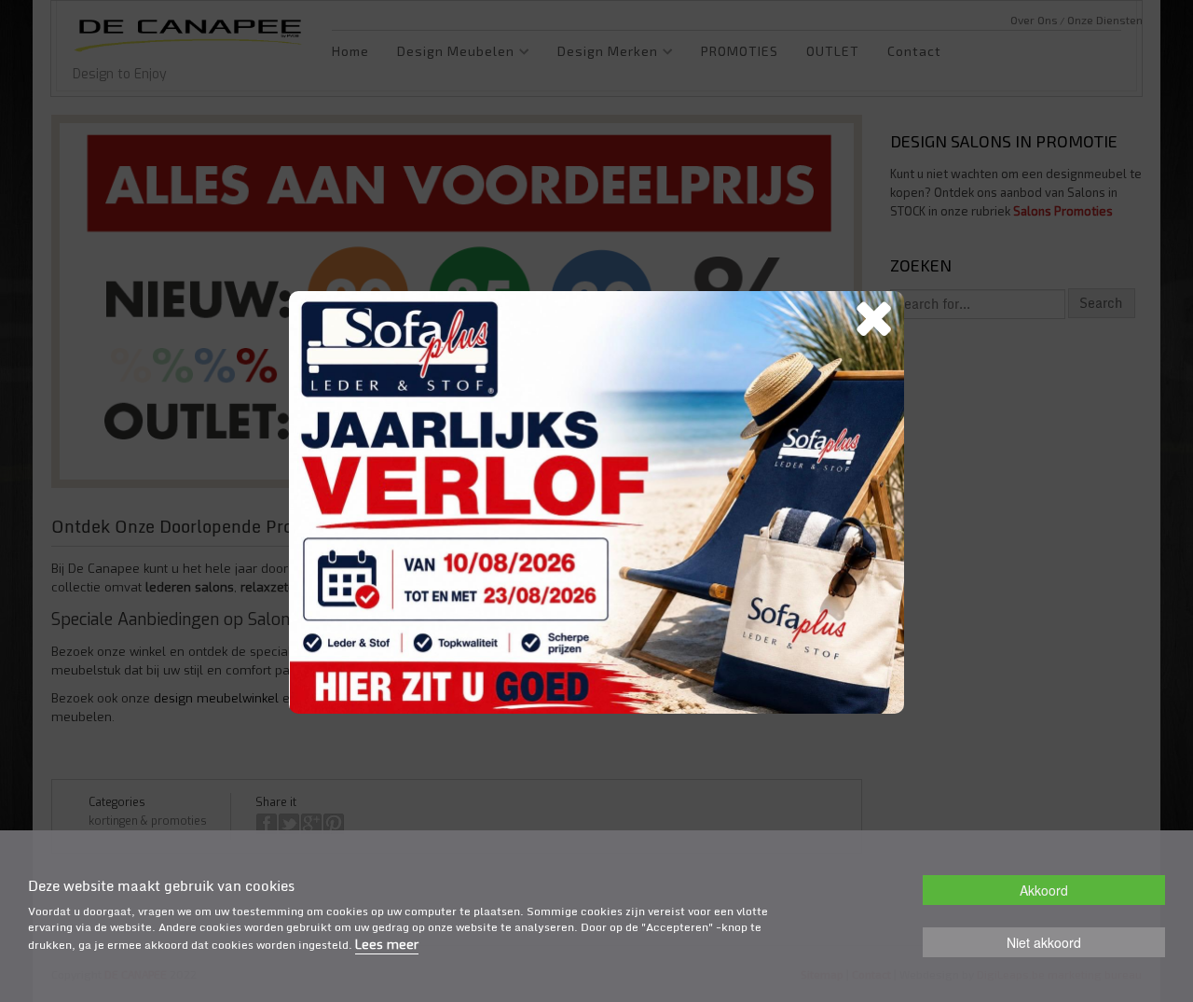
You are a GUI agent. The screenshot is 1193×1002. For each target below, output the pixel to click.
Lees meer (386, 945)
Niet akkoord (1044, 942)
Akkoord (1044, 890)
